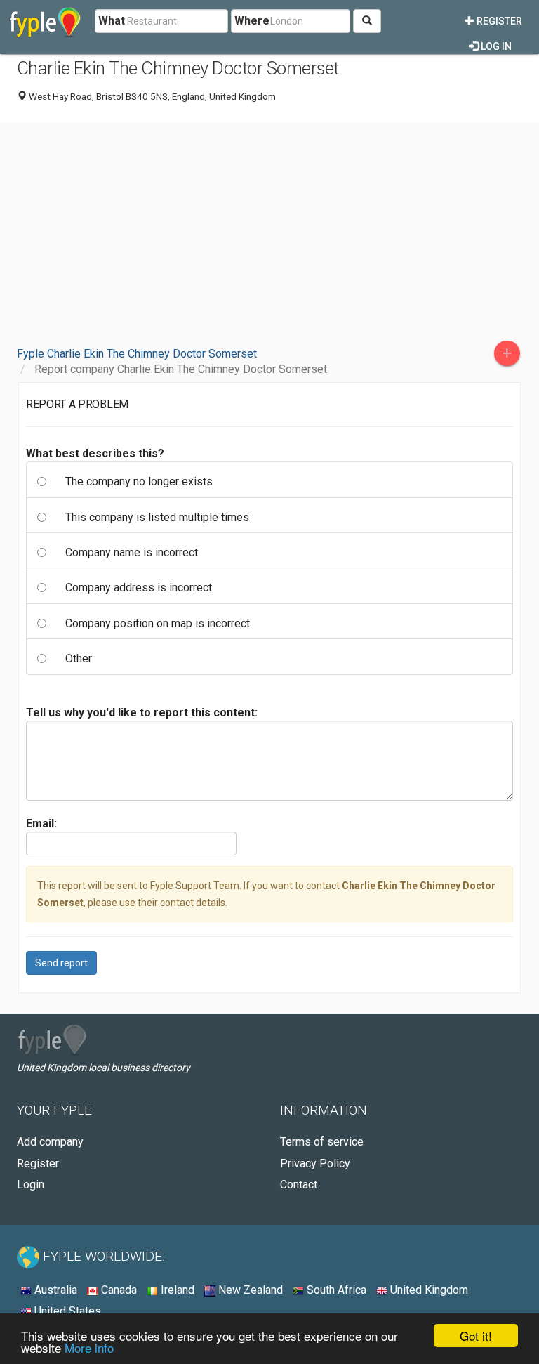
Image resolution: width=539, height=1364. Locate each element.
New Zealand (249, 1290)
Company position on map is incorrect (157, 623)
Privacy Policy (315, 1163)
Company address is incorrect (138, 587)
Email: (41, 823)
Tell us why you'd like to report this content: (142, 712)
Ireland (176, 1290)
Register (498, 21)
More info (89, 1347)
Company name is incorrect (131, 552)
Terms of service (322, 1141)
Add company (50, 1141)
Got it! (476, 1335)
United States (66, 1311)
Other (78, 658)
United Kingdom (427, 1290)
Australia (54, 1290)
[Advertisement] (269, 231)
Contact (298, 1184)
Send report (61, 963)
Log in (495, 46)
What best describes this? (95, 453)
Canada (117, 1290)
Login (30, 1184)
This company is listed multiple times (157, 517)
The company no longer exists (139, 481)
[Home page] (45, 21)
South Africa (335, 1290)
